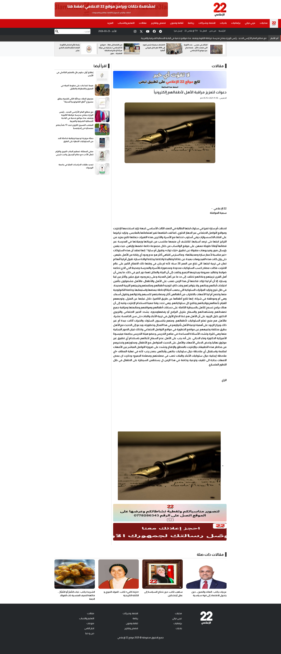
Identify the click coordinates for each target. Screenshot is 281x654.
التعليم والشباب (126, 23)
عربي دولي (250, 23)
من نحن (212, 31)
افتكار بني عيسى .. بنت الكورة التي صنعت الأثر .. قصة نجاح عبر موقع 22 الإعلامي (68, 48)
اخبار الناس (89, 628)
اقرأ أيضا (100, 66)
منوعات (90, 623)
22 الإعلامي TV (191, 31)
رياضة (191, 23)
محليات (264, 23)
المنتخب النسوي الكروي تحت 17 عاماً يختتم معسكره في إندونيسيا (236, 38)
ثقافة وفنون (176, 23)
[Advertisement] (170, 185)
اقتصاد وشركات (206, 23)
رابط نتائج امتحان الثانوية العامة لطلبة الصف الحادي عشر (111, 48)
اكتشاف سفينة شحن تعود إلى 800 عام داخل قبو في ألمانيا (196, 48)
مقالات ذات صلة (210, 554)
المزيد (110, 23)
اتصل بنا (203, 31)
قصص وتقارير (158, 23)
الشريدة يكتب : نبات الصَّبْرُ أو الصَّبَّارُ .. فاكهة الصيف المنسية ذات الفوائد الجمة (76, 595)
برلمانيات (235, 23)
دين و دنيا (89, 633)
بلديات (223, 23)
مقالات (143, 23)
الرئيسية (222, 31)
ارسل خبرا (178, 31)
